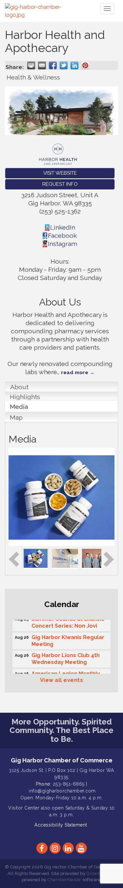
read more (74, 372)
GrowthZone (100, 873)
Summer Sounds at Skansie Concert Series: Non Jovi (68, 620)
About (19, 387)
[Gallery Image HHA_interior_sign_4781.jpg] (65, 557)
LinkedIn (62, 227)
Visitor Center (23, 807)
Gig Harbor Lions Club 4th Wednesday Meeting (65, 657)
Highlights (25, 396)
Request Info (60, 184)
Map (16, 417)
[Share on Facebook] (53, 65)
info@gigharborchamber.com (62, 790)
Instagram (62, 243)
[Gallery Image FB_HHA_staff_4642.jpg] (100, 557)
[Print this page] (31, 65)
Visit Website (60, 173)
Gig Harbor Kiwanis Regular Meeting (67, 639)
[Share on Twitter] (64, 65)
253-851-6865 (69, 784)
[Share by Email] (42, 65)
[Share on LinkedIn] (74, 65)
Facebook (62, 235)
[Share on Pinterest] (85, 65)
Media (19, 406)
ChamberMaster (64, 879)
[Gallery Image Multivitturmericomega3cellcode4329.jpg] (36, 557)
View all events (61, 680)
